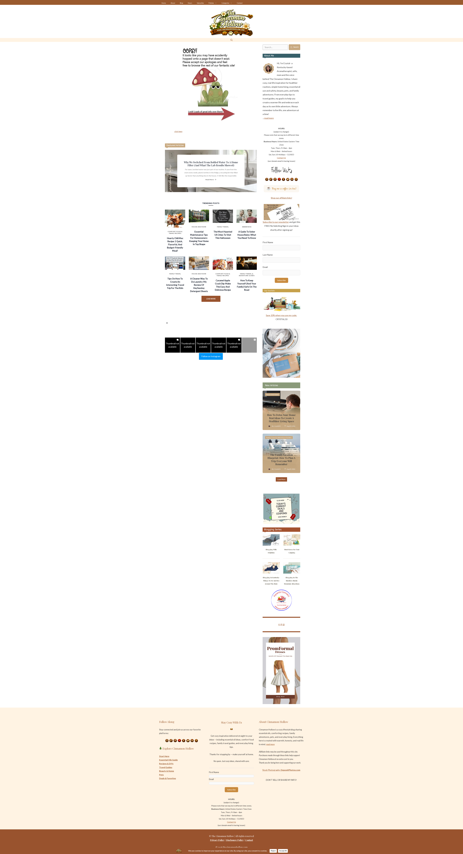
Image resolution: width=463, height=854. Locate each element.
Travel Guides (165, 767)
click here (178, 131)
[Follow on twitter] (288, 179)
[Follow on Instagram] (267, 179)
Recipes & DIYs (166, 763)
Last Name (268, 254)
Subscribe (200, 3)
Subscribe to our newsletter (276, 222)
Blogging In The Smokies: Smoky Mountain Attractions (291, 580)
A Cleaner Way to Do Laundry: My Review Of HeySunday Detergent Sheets (199, 285)
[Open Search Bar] (231, 40)
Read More (210, 179)
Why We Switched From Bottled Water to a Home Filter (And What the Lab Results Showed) (211, 164)
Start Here (164, 756)
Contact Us (281, 158)
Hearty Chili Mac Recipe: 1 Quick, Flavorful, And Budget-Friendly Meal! (175, 244)
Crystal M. (277, 426)
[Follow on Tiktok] (271, 179)
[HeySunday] (281, 377)
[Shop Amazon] (296, 179)
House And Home (199, 227)
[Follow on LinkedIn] (292, 179)
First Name (268, 242)
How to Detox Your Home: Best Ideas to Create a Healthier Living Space (281, 418)
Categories (225, 3)
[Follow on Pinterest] (275, 179)
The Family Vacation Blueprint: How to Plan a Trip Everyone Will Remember (281, 459)
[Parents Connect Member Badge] (281, 610)
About (173, 3)
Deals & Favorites (167, 778)
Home (164, 3)
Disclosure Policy (235, 840)
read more (269, 118)
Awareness (246, 227)
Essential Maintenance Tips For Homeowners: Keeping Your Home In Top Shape (199, 238)
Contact (239, 3)
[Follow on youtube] (279, 179)
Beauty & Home (166, 771)
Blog (181, 3)
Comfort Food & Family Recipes (175, 232)
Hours (190, 3)
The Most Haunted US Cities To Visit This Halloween (223, 234)
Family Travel (223, 227)
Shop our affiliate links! (281, 198)
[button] (172, 345)
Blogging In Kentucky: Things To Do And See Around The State (271, 580)
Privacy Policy (217, 840)
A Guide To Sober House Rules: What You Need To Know (246, 234)
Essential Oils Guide (168, 760)
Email (265, 267)
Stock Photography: (281, 770)
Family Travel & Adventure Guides (247, 274)
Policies (211, 3)
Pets (161, 774)
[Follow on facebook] (284, 179)
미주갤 (281, 624)
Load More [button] (211, 299)
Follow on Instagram (210, 356)
